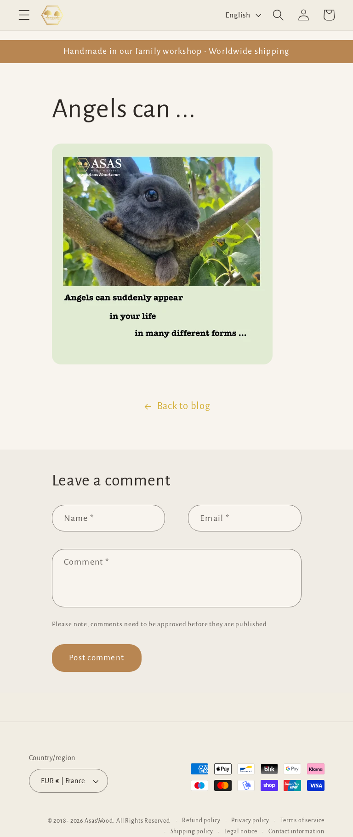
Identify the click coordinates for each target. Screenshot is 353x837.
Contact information (296, 831)
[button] (24, 15)
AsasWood (99, 821)
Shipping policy (192, 831)
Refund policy (201, 820)
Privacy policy (250, 820)
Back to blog (184, 406)
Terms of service (302, 820)
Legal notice (241, 831)
